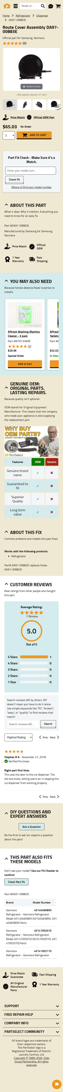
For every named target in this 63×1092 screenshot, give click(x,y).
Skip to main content (31, 42)
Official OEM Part (44, 117)
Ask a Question (31, 827)
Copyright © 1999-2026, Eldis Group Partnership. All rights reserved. (31, 1061)
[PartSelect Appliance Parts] (7, 6)
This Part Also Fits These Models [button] (31, 859)
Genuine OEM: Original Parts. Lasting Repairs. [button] (28, 388)
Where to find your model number (31, 187)
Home (6, 15)
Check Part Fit (16, 882)
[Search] (43, 6)
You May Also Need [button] (31, 281)
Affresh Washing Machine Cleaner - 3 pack (24, 334)
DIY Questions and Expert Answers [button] (30, 813)
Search (48, 724)
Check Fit (14, 179)
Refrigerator (23, 15)
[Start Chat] (57, 1084)
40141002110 (42, 951)
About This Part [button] (28, 205)
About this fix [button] (26, 532)
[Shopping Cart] (58, 6)
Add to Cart (38, 135)
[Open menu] (15, 6)
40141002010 (42, 930)
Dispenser (42, 15)
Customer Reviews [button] (31, 584)
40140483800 (42, 910)
